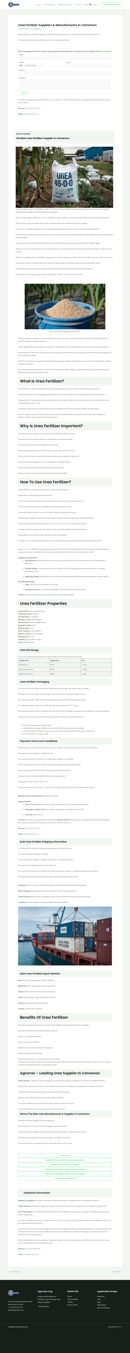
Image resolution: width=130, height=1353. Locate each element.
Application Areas (64, 5)
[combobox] (21, 65)
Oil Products (101, 1305)
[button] (111, 4)
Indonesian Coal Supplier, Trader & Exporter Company (65, 1169)
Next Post (117, 1272)
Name (21, 55)
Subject (21, 70)
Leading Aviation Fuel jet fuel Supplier (65, 1165)
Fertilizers (101, 1296)
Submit (24, 93)
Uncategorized (24, 29)
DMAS (120, 1327)
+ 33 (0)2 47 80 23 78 (15, 1307)
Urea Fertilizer (105, 51)
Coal (98, 1299)
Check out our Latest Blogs (65, 1178)
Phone (21, 62)
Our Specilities (49, 5)
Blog (86, 5)
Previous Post (14, 1272)
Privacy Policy (44, 1306)
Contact (78, 5)
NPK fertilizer (49, 100)
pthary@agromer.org (31, 114)
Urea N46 (26, 549)
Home (39, 5)
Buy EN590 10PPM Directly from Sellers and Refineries (65, 1160)
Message (22, 78)
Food (99, 1302)
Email (68, 62)
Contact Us (65, 1155)
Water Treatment (103, 1308)
